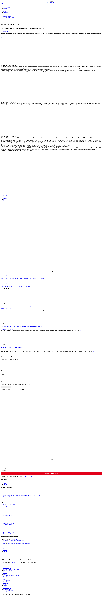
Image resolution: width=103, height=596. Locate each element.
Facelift (5, 195)
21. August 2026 (7, 496)
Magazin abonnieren (7, 576)
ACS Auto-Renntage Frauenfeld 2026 (15, 540)
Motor (4, 6)
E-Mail (2, 374)
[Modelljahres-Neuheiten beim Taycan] (10, 343)
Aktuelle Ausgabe (7, 14)
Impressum (5, 571)
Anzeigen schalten (10, 17)
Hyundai (5, 198)
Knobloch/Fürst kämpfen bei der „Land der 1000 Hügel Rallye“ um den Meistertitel (21, 495)
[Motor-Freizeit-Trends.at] (6, 3)
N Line (5, 200)
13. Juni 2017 (4, 308)
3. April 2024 (3, 31)
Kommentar (3, 362)
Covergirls (5, 9)
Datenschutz (12, 186)
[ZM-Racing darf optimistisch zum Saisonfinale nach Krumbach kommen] (9, 502)
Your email (3, 191)
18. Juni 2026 (4, 350)
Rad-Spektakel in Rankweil (9, 523)
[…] (100, 310)
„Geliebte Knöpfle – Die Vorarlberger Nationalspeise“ (19, 543)
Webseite (3, 378)
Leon (4, 540)
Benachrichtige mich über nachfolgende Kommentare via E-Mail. (16, 384)
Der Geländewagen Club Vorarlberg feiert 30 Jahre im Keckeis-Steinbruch (22, 326)
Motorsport (8, 7)
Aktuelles (5, 12)
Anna (4, 541)
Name (2, 370)
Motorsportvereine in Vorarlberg (13, 575)
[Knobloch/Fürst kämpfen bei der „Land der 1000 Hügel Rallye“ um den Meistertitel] (9, 493)
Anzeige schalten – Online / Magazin (11, 569)
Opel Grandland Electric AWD (10, 532)
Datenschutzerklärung (29, 476)
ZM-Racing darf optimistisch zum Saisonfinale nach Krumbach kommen (19, 504)
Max (4, 543)
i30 (4, 199)
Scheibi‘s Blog (14, 539)
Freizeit (5, 8)
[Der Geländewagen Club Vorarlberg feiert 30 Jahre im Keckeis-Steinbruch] (10, 322)
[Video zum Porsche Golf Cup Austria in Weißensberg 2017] (10, 302)
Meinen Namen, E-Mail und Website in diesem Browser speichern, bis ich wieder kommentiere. (23, 382)
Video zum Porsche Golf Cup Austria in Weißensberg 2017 (17, 306)
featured (5, 197)
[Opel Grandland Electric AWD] (9, 530)
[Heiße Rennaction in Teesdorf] (9, 511)
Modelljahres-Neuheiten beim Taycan (11, 347)
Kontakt (8, 18)
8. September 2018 (5, 329)
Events (4, 11)
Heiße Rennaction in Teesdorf (10, 514)
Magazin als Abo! (7, 16)
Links (4, 574)
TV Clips (5, 13)
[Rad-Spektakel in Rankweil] (9, 521)
